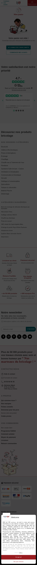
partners (13, 522)
